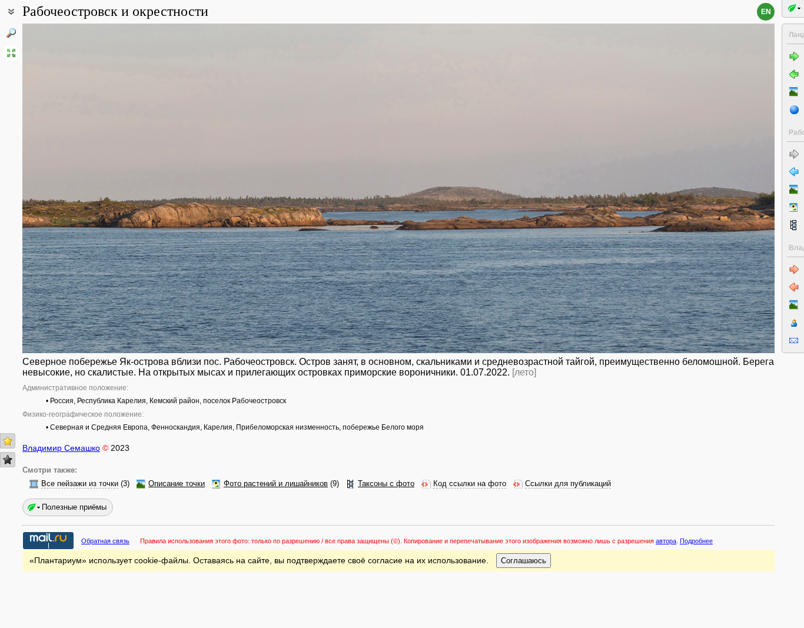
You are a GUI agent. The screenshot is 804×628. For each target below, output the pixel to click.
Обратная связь (105, 540)
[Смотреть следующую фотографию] (696, 188)
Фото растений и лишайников (276, 484)
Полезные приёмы (74, 507)
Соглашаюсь (523, 560)
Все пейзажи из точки (79, 484)
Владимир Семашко (61, 448)
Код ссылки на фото (469, 484)
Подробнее (696, 540)
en (766, 12)
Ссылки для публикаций (568, 484)
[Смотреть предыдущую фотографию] (100, 188)
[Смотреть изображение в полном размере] (11, 53)
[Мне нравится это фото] (7, 440)
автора (666, 540)
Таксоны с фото (386, 484)
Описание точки (176, 484)
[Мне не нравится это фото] (7, 459)
